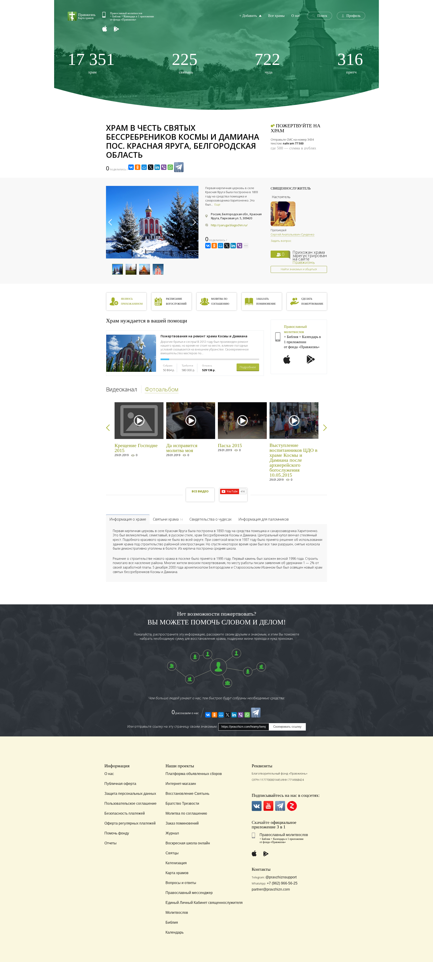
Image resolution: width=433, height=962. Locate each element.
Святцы (172, 853)
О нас (295, 16)
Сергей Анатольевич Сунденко (292, 234)
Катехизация (176, 863)
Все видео (200, 491)
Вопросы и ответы (181, 883)
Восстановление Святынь (187, 793)
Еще (217, 204)
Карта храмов (177, 873)
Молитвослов (177, 912)
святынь (185, 62)
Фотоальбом (161, 389)
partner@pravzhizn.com (271, 889)
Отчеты (110, 843)
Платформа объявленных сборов (194, 774)
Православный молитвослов (284, 835)
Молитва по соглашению (186, 813)
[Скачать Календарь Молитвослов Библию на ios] (108, 29)
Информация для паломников (263, 519)
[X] (150, 167)
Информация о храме (127, 519)
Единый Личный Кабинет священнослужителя (204, 903)
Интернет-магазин (181, 784)
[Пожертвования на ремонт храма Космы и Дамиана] (131, 353)
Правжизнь (304, 262)
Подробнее (248, 367)
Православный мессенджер (189, 893)
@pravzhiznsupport (281, 877)
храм (91, 62)
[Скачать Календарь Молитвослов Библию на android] (120, 29)
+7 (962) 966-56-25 (282, 883)
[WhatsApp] (170, 167)
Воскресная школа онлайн (188, 843)
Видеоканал (121, 389)
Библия (172, 922)
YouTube (268, 806)
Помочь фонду (116, 833)
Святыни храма (168, 519)
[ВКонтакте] (131, 167)
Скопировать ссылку (287, 726)
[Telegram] (179, 167)
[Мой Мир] (144, 167)
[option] (152, 222)
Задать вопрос (281, 241)
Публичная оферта (120, 784)
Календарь (175, 932)
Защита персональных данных (130, 793)
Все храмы (276, 16)
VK (257, 806)
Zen (292, 806)
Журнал (172, 833)
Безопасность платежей (124, 813)
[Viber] (163, 167)
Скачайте (260, 822)
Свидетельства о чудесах (210, 519)
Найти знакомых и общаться (299, 269)
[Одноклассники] (137, 167)
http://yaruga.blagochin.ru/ (229, 225)
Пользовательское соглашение (130, 803)
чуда (267, 62)
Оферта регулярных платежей (130, 823)
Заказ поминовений (182, 823)
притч (350, 62)
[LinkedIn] (157, 167)
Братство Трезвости (182, 803)
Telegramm (280, 806)
